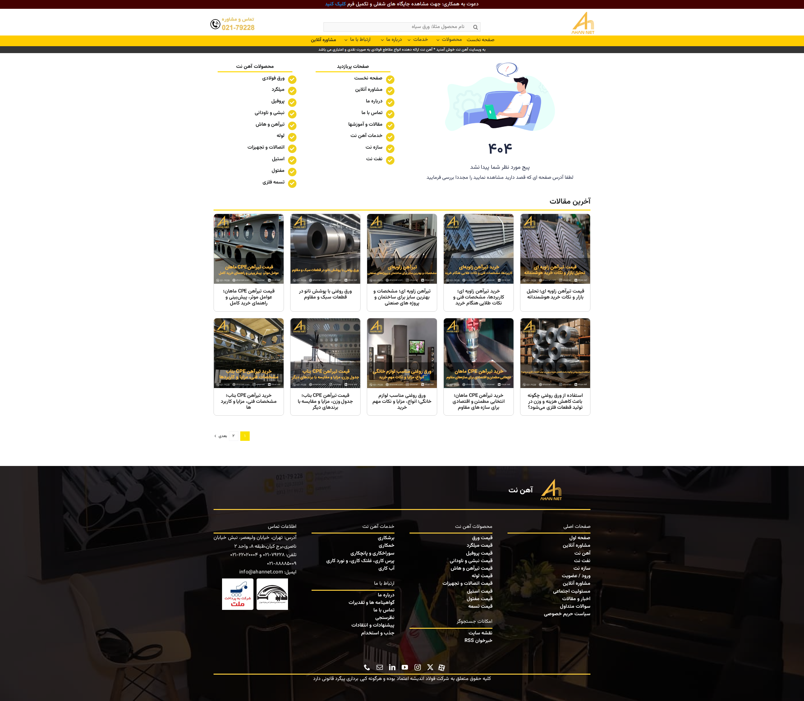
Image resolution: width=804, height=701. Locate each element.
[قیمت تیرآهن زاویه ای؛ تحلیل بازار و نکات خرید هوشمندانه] (555, 263)
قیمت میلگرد (479, 546)
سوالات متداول (575, 607)
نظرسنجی (384, 618)
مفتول (278, 171)
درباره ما (374, 101)
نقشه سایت (480, 633)
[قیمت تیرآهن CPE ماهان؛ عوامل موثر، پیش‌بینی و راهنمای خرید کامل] (249, 263)
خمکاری (386, 546)
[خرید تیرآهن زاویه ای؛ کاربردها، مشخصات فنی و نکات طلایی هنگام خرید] (478, 263)
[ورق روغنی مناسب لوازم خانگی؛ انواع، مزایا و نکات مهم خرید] (402, 367)
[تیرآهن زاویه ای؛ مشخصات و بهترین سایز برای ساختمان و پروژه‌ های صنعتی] (402, 263)
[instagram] (418, 667)
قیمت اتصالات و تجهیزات (467, 584)
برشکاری (386, 538)
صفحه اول (579, 538)
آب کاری (386, 568)
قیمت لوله (482, 576)
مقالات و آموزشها (365, 125)
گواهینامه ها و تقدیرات (371, 603)
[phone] (367, 667)
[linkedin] (392, 667)
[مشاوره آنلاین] (323, 40)
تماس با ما (372, 113)
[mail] (380, 667)
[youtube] (405, 667)
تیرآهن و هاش (270, 125)
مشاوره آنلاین (369, 90)
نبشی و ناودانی (270, 113)
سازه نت (581, 568)
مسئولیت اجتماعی (571, 591)
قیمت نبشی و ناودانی (471, 561)
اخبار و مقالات (576, 599)
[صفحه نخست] (569, 24)
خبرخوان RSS (478, 641)
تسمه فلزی (274, 182)
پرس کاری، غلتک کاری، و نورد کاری (360, 561)
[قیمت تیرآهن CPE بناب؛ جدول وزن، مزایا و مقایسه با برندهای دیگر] (325, 367)
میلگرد (278, 90)
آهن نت (582, 553)
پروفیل (278, 101)
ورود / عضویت (576, 576)
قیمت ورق (482, 538)
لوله (281, 136)
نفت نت (582, 561)
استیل (278, 159)
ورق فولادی (273, 78)
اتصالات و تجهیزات (266, 147)
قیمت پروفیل (479, 553)
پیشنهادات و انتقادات (372, 625)
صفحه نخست (368, 78)
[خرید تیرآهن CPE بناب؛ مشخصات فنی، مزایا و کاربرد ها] (249, 367)
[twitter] (430, 667)
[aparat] (441, 667)
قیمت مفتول (479, 599)
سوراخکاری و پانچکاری (372, 553)
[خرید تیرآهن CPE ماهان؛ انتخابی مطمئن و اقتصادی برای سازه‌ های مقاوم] (478, 367)
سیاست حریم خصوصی (567, 614)
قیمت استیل (479, 591)
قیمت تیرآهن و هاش (471, 568)
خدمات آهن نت (366, 136)
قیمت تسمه (480, 607)
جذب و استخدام (377, 633)
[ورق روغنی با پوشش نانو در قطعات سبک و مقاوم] (325, 263)
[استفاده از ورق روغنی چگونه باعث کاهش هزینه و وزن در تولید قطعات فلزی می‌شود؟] (555, 367)
